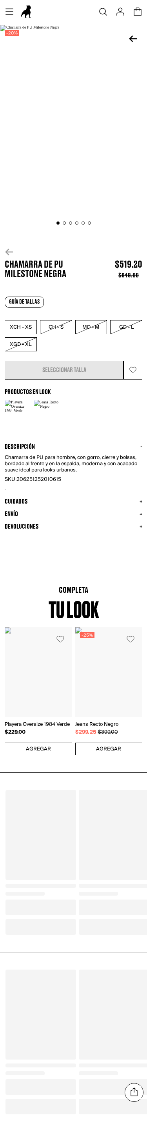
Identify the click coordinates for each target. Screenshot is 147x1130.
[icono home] (26, 11)
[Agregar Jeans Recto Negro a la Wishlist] (130, 639)
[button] (73, 252)
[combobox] (38, 749)
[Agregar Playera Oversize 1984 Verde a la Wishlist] (60, 639)
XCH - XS (21, 327)
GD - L (126, 327)
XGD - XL (20, 344)
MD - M (91, 327)
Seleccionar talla (64, 370)
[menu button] (9, 11)
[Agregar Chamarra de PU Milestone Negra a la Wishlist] (132, 370)
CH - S (56, 327)
